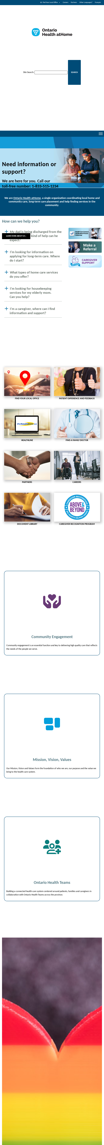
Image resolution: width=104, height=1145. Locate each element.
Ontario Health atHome (27, 198)
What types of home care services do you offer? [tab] (34, 275)
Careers (65, 2)
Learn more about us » (16, 236)
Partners (74, 2)
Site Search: (28, 72)
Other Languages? (85, 2)
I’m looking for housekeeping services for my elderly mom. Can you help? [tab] (30, 293)
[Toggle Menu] (101, 134)
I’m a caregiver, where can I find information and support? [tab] (32, 311)
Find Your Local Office (50, 2)
